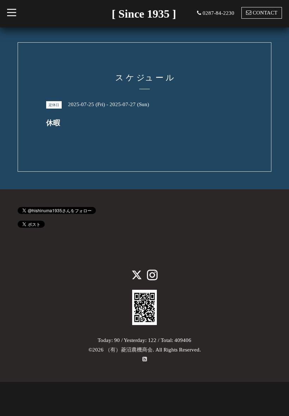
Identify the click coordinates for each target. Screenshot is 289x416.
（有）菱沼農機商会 (129, 350)
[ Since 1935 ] (144, 13)
